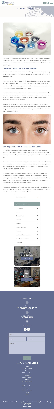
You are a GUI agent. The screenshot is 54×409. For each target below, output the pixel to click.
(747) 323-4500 (27, 317)
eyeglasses (18, 219)
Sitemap (29, 403)
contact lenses (20, 215)
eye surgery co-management (23, 235)
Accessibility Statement (40, 402)
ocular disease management (23, 238)
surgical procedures (21, 227)
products (18, 231)
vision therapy (19, 208)
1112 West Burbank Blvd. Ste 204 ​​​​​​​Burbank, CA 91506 (27, 308)
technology (19, 242)
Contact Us (27, 279)
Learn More (27, 258)
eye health (18, 223)
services (18, 212)
